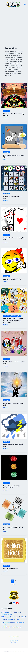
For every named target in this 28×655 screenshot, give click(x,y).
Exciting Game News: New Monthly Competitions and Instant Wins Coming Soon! (13, 320)
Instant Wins (6, 110)
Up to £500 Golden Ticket (10, 568)
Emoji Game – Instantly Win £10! (12, 279)
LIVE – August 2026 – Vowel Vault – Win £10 (13, 617)
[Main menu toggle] (25, 4)
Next (14, 584)
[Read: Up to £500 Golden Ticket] (14, 550)
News (19, 315)
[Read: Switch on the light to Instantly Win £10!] (14, 384)
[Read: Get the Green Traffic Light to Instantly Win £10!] (14, 467)
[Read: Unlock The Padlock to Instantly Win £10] (14, 508)
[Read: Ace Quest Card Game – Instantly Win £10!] (14, 219)
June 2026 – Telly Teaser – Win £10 (11, 627)
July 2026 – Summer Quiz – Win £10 (11, 619)
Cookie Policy (14, 642)
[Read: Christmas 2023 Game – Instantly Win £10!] (14, 343)
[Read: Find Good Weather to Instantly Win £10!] (14, 426)
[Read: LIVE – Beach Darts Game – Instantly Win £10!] (14, 95)
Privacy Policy (14, 640)
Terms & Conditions (14, 636)
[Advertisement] (14, 23)
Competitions (7, 315)
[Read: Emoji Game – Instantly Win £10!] (14, 260)
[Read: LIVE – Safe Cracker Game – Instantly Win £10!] (14, 136)
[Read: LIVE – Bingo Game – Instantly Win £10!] (14, 178)
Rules (14, 638)
